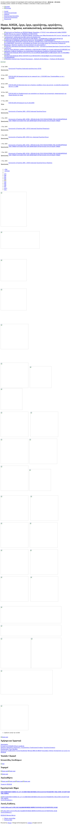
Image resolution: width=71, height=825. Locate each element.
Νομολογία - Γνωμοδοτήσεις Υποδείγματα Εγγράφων (28, 747)
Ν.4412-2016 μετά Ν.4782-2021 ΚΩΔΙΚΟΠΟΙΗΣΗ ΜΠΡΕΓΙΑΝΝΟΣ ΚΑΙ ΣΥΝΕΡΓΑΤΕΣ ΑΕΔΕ (29, 807)
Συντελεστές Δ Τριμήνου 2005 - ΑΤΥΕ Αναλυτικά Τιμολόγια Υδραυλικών (29, 128)
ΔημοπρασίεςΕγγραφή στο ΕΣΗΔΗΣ (7, 745)
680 (5, 175)
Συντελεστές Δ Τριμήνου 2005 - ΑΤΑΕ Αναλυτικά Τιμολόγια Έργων (27, 111)
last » (5, 189)
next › (5, 188)
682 (5, 178)
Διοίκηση (6, 14)
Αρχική (6, 11)
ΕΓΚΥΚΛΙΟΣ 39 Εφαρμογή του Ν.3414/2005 (21, 103)
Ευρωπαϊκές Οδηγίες (47, 750)
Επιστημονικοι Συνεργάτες (11, 16)
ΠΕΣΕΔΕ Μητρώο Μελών (8, 815)
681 (5, 177)
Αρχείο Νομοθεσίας (21, 750)
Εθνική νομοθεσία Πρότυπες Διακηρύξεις (12, 746)
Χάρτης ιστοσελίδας (9, 818)
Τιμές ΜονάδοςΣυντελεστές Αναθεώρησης (9, 749)
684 (5, 182)
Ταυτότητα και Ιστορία (10, 12)
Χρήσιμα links (8, 820)
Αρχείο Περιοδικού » (7, 800)
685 (5, 183)
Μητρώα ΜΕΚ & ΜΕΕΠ (34, 750)
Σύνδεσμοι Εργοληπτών (10, 17)
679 (5, 174)
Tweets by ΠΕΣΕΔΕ (6, 784)
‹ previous (7, 171)
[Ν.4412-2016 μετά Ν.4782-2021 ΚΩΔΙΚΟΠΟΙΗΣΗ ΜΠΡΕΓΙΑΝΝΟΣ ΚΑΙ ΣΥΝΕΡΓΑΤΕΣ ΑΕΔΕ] (29, 811)
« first (5, 169)
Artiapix (29, 823)
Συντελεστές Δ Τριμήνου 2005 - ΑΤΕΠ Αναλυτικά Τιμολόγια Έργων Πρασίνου (30, 162)
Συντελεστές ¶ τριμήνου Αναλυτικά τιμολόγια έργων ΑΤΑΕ (25, 68)
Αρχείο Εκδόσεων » (6, 812)
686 (5, 185)
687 (5, 186)
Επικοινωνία (7, 19)
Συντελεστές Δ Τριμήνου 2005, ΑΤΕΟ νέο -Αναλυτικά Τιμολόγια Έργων (29, 137)
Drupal (9, 823)
